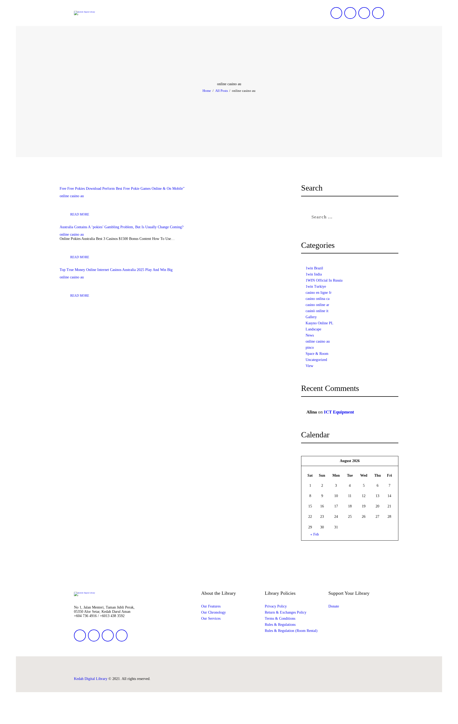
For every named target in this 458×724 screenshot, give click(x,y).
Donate (333, 606)
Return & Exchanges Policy (285, 612)
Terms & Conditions (280, 618)
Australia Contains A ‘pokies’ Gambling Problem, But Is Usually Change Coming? (121, 227)
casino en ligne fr (319, 293)
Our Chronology (213, 612)
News (310, 335)
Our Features (211, 606)
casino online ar (317, 305)
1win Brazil (314, 268)
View (309, 366)
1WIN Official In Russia (324, 280)
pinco (310, 348)
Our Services (211, 618)
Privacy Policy (276, 606)
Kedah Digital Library (90, 679)
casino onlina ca (317, 299)
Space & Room (317, 354)
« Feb (314, 534)
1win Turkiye (316, 286)
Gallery (311, 317)
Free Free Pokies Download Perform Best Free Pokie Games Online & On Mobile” (122, 189)
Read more (79, 214)
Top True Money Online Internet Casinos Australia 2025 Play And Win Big (116, 270)
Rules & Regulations (280, 625)
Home (206, 91)
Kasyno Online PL (319, 323)
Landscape (313, 329)
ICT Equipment (339, 412)
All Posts (221, 91)
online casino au (72, 196)
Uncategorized (316, 360)
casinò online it (317, 311)
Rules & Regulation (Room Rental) (291, 631)
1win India (314, 274)
